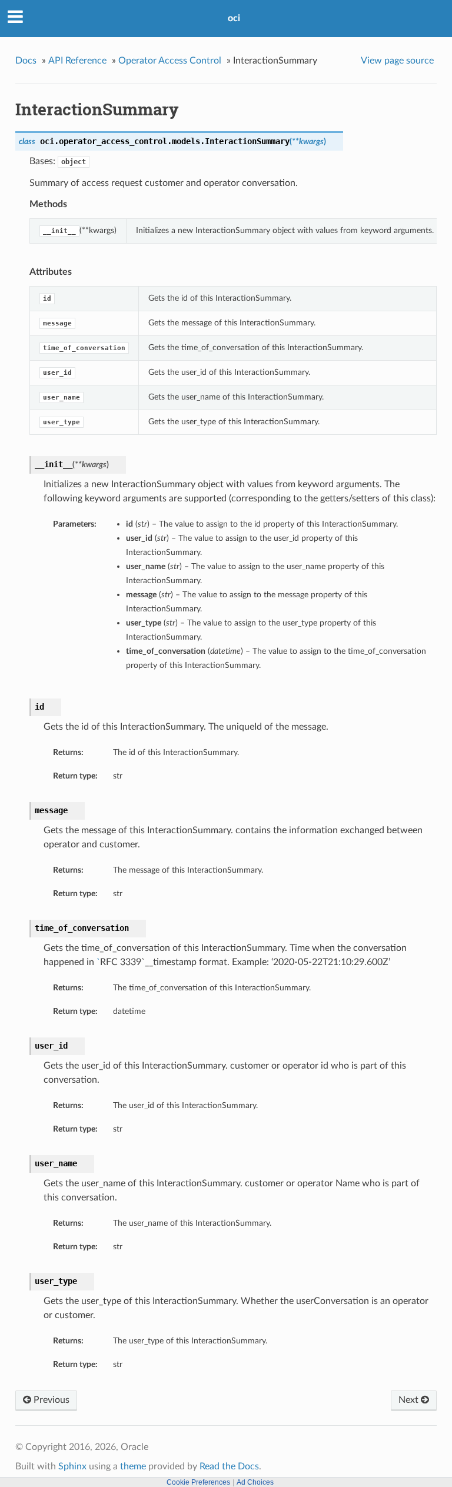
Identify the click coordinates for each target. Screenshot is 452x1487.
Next (409, 1400)
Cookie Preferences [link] (198, 1482)
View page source (397, 60)
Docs (25, 60)
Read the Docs (229, 1466)
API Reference (77, 60)
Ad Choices (255, 1482)
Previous (50, 1400)
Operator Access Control (169, 60)
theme (133, 1466)
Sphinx (72, 1466)
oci (234, 18)
